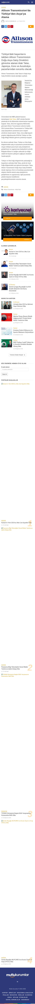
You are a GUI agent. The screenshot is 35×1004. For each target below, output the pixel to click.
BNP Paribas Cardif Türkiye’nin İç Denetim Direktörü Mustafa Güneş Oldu (23, 344)
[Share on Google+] (8, 26)
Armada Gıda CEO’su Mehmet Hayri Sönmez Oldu (23, 305)
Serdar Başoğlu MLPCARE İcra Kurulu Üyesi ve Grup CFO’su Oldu (21, 276)
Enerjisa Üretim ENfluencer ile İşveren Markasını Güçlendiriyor (23, 331)
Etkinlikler (23, 997)
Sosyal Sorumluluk (13, 999)
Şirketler (12, 992)
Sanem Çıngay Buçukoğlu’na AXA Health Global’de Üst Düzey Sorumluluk (20, 289)
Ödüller (21, 995)
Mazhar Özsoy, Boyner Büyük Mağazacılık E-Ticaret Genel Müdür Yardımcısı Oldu (22, 318)
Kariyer (3, 7)
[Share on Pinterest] (11, 26)
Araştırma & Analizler (25, 992)
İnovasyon (4, 811)
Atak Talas (12, 119)
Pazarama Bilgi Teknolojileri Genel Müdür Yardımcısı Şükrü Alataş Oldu (20, 264)
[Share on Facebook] (2, 26)
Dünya (9, 997)
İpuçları (6, 995)
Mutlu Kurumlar (11, 21)
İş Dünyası (12, 284)
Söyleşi (15, 997)
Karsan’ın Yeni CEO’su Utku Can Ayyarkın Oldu (19, 252)
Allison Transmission (9, 189)
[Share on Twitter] (5, 26)
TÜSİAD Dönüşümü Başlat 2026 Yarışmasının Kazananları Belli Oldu (16, 814)
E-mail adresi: (5, 367)
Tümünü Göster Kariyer (16, 355)
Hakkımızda (25, 999)
